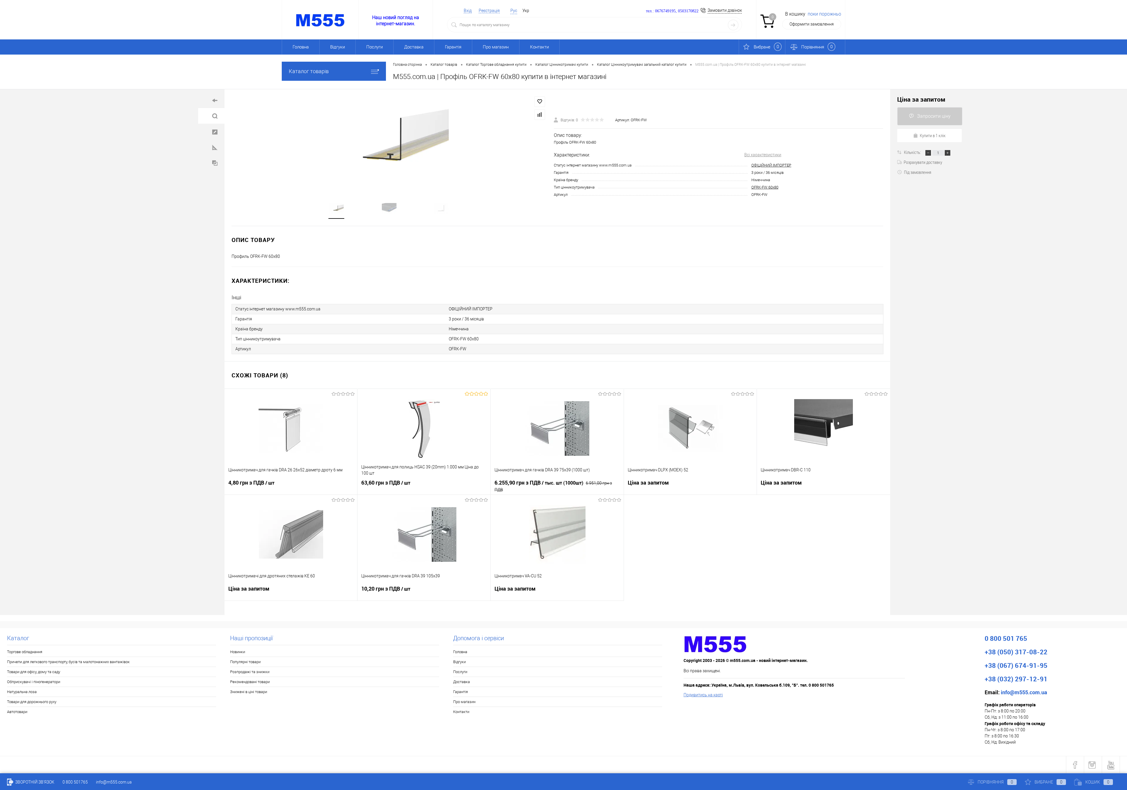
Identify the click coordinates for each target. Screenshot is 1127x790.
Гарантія (453, 47)
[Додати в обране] (539, 101)
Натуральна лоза (22, 692)
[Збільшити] (389, 141)
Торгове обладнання (24, 652)
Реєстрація (489, 10)
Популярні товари (245, 662)
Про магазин (496, 47)
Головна (301, 47)
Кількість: (913, 152)
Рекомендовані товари (250, 682)
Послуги (374, 47)
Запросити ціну (934, 116)
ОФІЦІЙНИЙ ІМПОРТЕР (771, 165)
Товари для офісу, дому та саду (33, 672)
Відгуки (337, 47)
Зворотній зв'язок (34, 782)
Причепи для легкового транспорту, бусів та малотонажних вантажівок (68, 662)
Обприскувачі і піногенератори (33, 682)
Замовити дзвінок (725, 10)
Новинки (237, 652)
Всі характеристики (762, 154)
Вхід (468, 10)
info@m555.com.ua (114, 782)
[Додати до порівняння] (539, 114)
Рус (513, 10)
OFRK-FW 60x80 (764, 187)
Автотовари (17, 712)
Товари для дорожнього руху (31, 702)
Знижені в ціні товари (248, 692)
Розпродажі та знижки (249, 672)
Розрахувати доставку (923, 162)
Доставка (414, 47)
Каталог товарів (309, 71)
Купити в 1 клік (933, 135)
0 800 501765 (75, 782)
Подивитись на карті (703, 694)
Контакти (539, 47)
